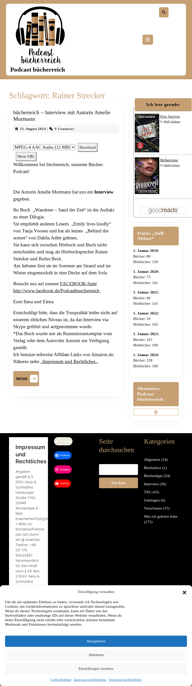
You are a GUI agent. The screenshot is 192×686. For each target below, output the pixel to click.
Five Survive (170, 116)
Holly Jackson (172, 121)
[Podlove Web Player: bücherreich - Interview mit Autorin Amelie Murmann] (66, 140)
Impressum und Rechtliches (90, 680)
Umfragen (152, 500)
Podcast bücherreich (37, 69)
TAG (148, 492)
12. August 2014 (33, 129)
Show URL (26, 156)
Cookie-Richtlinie (60, 680)
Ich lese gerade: (163, 104)
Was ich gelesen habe (161, 516)
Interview (151, 484)
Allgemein (152, 460)
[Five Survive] (147, 133)
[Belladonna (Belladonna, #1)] (147, 175)
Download (88, 147)
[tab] (147, 40)
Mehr (27, 378)
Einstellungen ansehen (96, 669)
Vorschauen (153, 508)
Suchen (118, 483)
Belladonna (169, 160)
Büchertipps (153, 476)
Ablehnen (96, 655)
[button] (184, 591)
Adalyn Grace (172, 165)
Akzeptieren (96, 641)
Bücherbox (152, 468)
